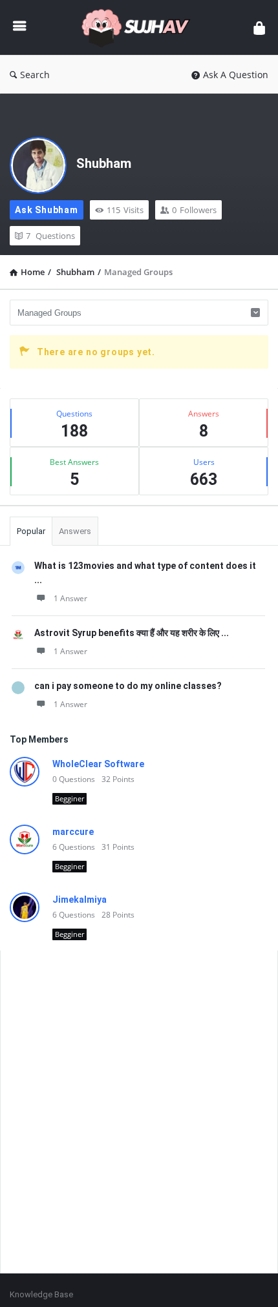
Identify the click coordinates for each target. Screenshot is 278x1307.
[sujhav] (139, 27)
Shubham (103, 163)
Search (35, 74)
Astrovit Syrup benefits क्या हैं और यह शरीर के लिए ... (131, 633)
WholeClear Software (98, 764)
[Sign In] (259, 27)
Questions (50, 236)
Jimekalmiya (79, 899)
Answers (75, 531)
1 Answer (70, 598)
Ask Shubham (46, 210)
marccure (73, 832)
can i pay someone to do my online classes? (128, 686)
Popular (31, 531)
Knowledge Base (41, 1294)
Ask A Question (235, 74)
